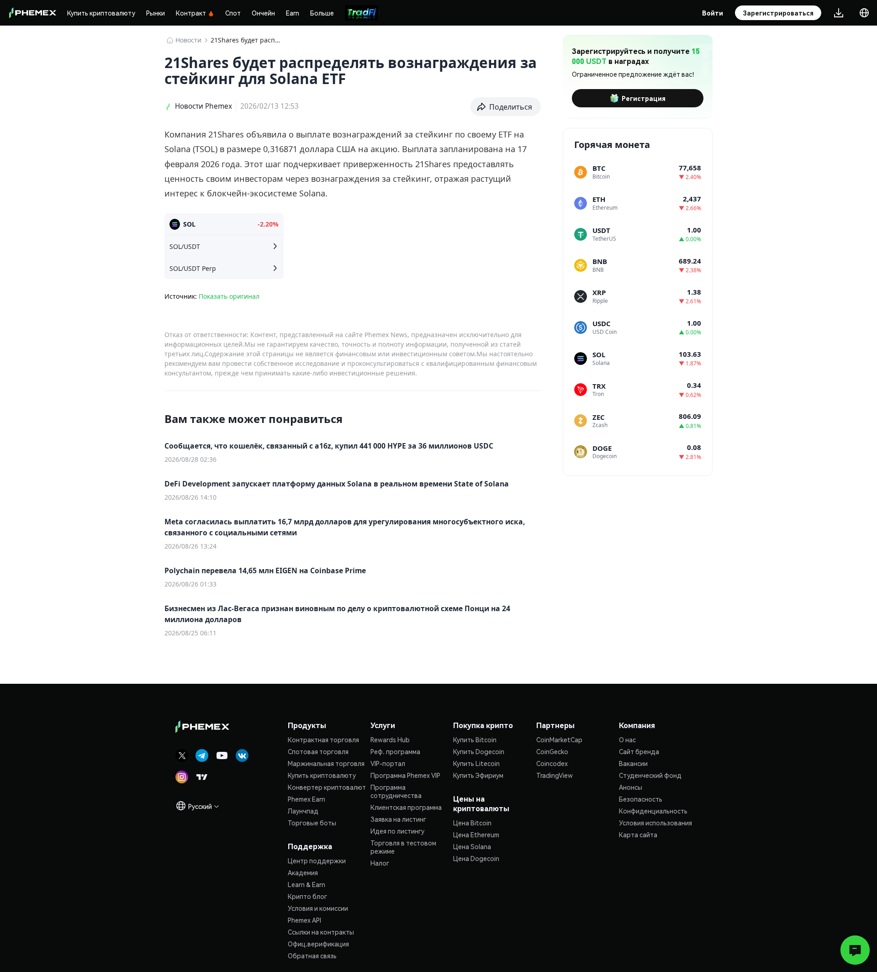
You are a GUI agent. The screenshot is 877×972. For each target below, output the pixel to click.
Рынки (155, 13)
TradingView (554, 775)
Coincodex (552, 763)
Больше (322, 13)
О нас (627, 739)
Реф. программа (395, 751)
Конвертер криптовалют (327, 787)
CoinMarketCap (559, 739)
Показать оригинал (229, 296)
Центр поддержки (317, 860)
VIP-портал (387, 763)
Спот (233, 13)
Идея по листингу (397, 831)
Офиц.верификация (318, 944)
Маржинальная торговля (326, 763)
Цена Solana (472, 846)
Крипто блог (307, 896)
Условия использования (655, 823)
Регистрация (644, 98)
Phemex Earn (306, 799)
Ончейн (263, 13)
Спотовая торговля (318, 751)
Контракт (191, 13)
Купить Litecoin (476, 763)
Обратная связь (312, 955)
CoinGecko (552, 751)
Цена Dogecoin (476, 858)
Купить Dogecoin (478, 751)
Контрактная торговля (323, 739)
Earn (292, 13)
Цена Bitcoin (472, 823)
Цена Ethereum (476, 834)
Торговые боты (312, 823)
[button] (505, 106)
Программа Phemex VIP (405, 775)
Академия (303, 872)
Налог (379, 863)
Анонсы (630, 787)
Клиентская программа (406, 807)
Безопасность (640, 799)
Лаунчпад (303, 811)
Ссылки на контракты (321, 932)
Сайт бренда (639, 751)
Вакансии (633, 763)
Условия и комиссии (318, 908)
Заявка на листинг (398, 819)
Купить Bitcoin (475, 739)
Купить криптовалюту (101, 13)
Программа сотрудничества (396, 791)
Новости (188, 40)
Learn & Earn (306, 884)
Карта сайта (638, 834)
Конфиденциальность (653, 811)
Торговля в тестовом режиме (403, 847)
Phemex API (304, 920)
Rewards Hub (390, 739)
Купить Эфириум (478, 775)
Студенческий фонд (650, 775)
